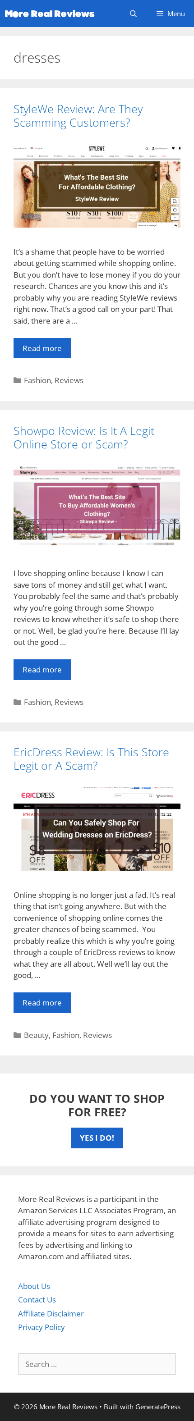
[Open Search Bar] (133, 13)
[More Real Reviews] (50, 13)
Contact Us (37, 1299)
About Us (34, 1286)
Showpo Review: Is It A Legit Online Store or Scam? (84, 437)
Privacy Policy (41, 1327)
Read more (42, 348)
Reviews (69, 380)
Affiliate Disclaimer (51, 1313)
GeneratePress (157, 1406)
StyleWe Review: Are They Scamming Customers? (78, 115)
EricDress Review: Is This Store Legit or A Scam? (91, 758)
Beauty (36, 1035)
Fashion (37, 380)
